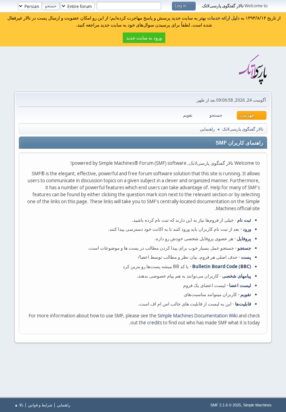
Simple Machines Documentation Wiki (198, 315)
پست (246, 257)
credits (154, 322)
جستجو (244, 248)
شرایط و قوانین (40, 404)
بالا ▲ (18, 404)
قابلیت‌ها (243, 304)
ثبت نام (244, 220)
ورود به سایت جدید (144, 38)
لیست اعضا (240, 285)
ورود (247, 229)
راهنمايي (63, 404)
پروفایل (244, 238)
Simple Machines (257, 405)
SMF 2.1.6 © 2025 (225, 405)
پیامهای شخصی (236, 276)
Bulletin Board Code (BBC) (221, 266)
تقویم (245, 294)
